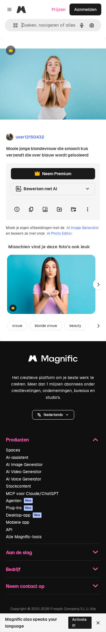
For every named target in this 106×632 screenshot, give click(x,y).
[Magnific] (53, 360)
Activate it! (79, 622)
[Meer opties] (87, 209)
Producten (17, 439)
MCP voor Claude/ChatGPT (32, 493)
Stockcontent (18, 486)
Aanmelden (85, 9)
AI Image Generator (83, 227)
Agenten (19, 500)
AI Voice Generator (23, 479)
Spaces (13, 450)
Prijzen (58, 9)
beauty (75, 325)
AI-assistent (17, 457)
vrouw (17, 325)
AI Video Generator (24, 471)
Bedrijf (13, 569)
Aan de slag (19, 552)
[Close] (98, 622)
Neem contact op (25, 586)
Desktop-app (23, 515)
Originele (38, 51)
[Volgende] (98, 284)
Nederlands (53, 414)
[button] (53, 415)
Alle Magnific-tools (24, 536)
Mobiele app (17, 522)
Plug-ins (19, 507)
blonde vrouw (46, 325)
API (9, 529)
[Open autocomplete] (13, 25)
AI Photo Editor (59, 233)
